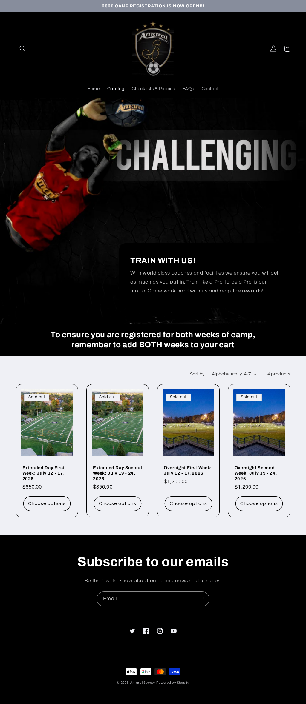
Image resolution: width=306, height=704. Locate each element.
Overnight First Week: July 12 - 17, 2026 (188, 470)
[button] (23, 49)
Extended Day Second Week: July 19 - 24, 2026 (117, 473)
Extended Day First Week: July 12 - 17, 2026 (43, 473)
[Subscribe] (202, 598)
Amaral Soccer (142, 682)
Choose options (47, 503)
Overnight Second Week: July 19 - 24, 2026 (256, 473)
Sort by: (198, 374)
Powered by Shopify (172, 682)
